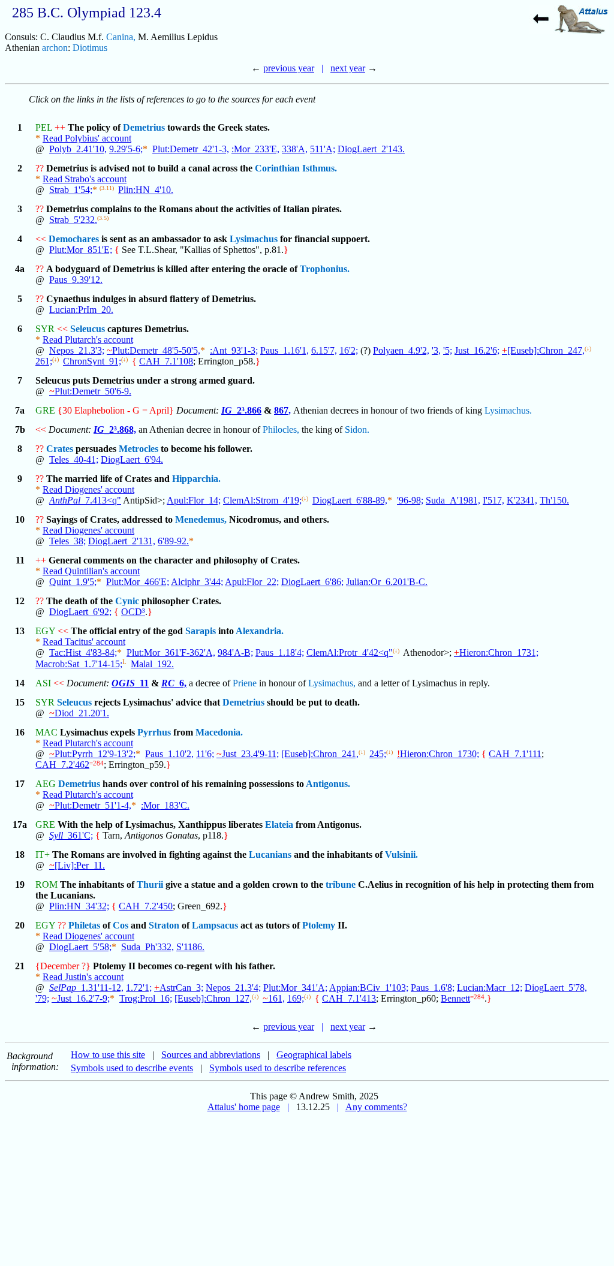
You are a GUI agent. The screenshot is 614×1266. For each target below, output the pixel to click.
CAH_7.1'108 (166, 361)
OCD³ (133, 612)
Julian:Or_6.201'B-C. (387, 582)
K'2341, (522, 500)
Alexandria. (260, 631)
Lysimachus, (332, 683)
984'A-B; (235, 652)
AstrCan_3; (178, 987)
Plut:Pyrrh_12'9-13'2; (92, 754)
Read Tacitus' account (84, 642)
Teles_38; (67, 541)
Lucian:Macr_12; (489, 987)
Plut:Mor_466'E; (137, 582)
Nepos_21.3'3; (76, 350)
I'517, (493, 500)
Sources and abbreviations (210, 1055)
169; (295, 998)
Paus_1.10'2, (169, 754)
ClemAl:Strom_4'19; (262, 500)
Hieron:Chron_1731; (496, 652)
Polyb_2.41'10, (78, 149)
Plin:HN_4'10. (145, 190)
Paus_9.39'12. (76, 280)
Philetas (84, 925)
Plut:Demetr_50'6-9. (90, 391)
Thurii (150, 884)
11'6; (205, 754)
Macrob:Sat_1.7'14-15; (78, 664)
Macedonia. (219, 732)
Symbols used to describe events (132, 1068)
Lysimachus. (508, 410)
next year (347, 68)
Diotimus (90, 48)
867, (282, 410)
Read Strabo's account (85, 179)
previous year (288, 68)
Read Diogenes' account (88, 489)
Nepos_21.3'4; (233, 987)
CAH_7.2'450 (146, 906)
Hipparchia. (196, 479)
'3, (436, 350)
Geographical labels (313, 1055)
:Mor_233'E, (255, 149)
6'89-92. (173, 541)
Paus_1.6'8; (433, 987)
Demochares (74, 239)
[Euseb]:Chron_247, (543, 350)
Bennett (455, 998)
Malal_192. (152, 664)
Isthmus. (319, 168)
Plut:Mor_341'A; (295, 987)
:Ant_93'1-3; (234, 350)
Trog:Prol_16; (145, 998)
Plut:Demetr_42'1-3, (190, 149)
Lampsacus (215, 925)
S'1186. (190, 947)
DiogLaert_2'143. (371, 149)
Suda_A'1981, (453, 500)
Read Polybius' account (87, 138)
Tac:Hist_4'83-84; (83, 652)
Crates (59, 449)
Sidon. (357, 429)
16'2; (348, 350)
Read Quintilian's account (91, 571)
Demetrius (144, 127)
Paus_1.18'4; (279, 652)
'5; (447, 350)
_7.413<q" (85, 500)
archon (55, 48)
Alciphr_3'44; (197, 582)
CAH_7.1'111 (515, 754)
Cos (120, 925)
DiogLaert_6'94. (132, 459)
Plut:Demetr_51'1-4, (90, 805)
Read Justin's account (83, 977)
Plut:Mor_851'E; (80, 250)
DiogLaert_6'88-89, (349, 500)
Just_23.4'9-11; (247, 754)
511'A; (322, 149)
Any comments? (376, 1107)
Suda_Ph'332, (147, 947)
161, (274, 998)
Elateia (279, 824)
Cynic (127, 601)
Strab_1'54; (70, 190)
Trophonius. (325, 269)
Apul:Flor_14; (194, 500)
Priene (245, 683)
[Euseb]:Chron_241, (320, 754)
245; (377, 754)
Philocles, (281, 429)
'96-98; (410, 500)
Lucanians (270, 854)
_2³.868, (115, 429)
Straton (164, 925)
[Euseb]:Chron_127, (213, 998)
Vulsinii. (401, 854)
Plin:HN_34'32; (79, 906)
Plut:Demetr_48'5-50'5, (153, 350)
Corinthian (277, 168)
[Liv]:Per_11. (77, 865)
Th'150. (554, 500)
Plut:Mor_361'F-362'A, (171, 652)
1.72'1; (139, 987)
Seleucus (87, 329)
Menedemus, (201, 519)
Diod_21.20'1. (79, 713)
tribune (341, 884)
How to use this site (108, 1055)
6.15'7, (324, 350)
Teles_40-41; (73, 459)
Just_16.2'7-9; (81, 998)
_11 (130, 683)
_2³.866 (241, 410)
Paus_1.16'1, (284, 350)
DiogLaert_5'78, (556, 987)
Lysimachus (254, 239)
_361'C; (71, 835)
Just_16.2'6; (477, 350)
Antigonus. (328, 784)
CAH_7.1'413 (349, 998)
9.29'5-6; (126, 149)
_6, (173, 683)
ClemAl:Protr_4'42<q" (349, 652)
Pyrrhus (154, 732)
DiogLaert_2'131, (121, 541)
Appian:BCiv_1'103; (368, 987)
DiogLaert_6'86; (312, 582)
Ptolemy (318, 925)
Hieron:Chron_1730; (438, 754)
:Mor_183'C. (165, 805)
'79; (42, 998)
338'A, (295, 149)
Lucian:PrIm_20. (81, 310)
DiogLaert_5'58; (80, 947)
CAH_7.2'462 (62, 764)
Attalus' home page (243, 1107)
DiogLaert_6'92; (80, 612)
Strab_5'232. (73, 220)
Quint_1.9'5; (73, 582)
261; (43, 361)
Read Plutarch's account (88, 339)
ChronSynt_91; (92, 361)
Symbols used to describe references (277, 1068)
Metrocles (138, 449)
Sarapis (200, 631)
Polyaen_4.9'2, (401, 350)
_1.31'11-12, (86, 987)
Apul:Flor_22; (252, 582)
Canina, (121, 37)
